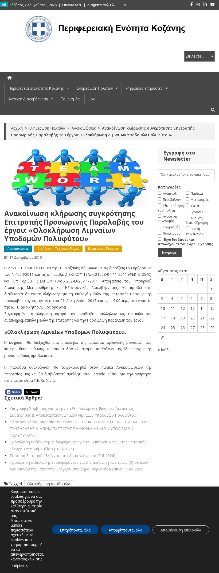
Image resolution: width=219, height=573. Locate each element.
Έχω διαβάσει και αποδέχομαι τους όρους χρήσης (185, 241)
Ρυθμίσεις (19, 565)
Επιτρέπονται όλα (75, 530)
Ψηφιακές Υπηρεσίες (144, 88)
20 (192, 318)
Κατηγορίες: (170, 187)
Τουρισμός (70, 99)
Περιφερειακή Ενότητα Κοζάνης (36, 88)
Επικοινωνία (71, 5)
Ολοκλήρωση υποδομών (48, 483)
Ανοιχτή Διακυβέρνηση (28, 99)
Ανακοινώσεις (18, 248)
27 (192, 327)
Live (92, 99)
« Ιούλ (163, 349)
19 (183, 318)
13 (192, 308)
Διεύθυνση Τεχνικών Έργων (58, 248)
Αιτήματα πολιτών (101, 5)
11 (173, 308)
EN (124, 5)
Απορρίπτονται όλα (125, 530)
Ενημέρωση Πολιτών (95, 88)
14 (202, 308)
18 (173, 318)
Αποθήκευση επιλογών (181, 530)
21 (202, 318)
